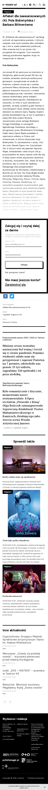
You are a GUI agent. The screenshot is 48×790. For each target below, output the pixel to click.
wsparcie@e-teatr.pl (37, 744)
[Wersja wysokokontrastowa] (30, 4)
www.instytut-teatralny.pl (35, 748)
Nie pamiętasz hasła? (15, 272)
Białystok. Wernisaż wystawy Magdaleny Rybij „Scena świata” (23, 686)
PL (34, 4)
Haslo (7, 252)
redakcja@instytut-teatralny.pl (23, 730)
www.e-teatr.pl (7, 736)
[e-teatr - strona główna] (10, 5)
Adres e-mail (9, 241)
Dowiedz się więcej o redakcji (23, 734)
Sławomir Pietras (10, 322)
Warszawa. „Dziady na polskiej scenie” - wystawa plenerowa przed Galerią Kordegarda (21, 656)
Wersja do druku (26, 32)
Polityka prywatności (36, 778)
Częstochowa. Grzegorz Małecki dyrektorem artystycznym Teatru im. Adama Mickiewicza (23, 639)
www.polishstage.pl (8, 739)
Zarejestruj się (15, 284)
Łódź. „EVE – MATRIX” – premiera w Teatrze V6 (23, 672)
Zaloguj (24, 265)
